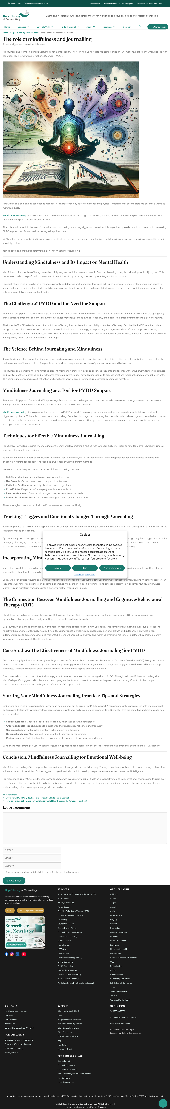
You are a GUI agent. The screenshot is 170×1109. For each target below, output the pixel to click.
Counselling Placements (67, 1065)
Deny (85, 568)
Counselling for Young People (70, 932)
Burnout (113, 924)
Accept (57, 568)
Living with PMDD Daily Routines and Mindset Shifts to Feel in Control (37, 798)
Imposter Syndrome (118, 932)
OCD (112, 962)
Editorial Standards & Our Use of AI (19, 1028)
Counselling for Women (67, 928)
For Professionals (110, 3)
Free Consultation (157, 26)
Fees (60, 1015)
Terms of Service (98, 1107)
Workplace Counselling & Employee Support (76, 983)
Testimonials (10, 1023)
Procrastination (116, 974)
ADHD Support (64, 898)
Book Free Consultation (120, 1023)
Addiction (114, 894)
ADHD (113, 898)
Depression (115, 928)
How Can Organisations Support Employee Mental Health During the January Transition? (46, 801)
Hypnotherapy (64, 945)
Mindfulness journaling (14, 215)
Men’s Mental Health (118, 949)
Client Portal (95, 3)
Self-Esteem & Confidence (121, 983)
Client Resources (65, 1032)
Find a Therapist (68, 26)
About (89, 26)
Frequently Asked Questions (69, 1019)
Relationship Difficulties (120, 978)
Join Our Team (64, 1078)
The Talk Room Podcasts (68, 1036)
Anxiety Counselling (66, 902)
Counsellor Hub (64, 1061)
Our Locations (11, 1019)
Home (7, 26)
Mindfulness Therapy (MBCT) (70, 957)
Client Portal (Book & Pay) (68, 1011)
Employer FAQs (11, 1052)
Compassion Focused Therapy (70, 915)
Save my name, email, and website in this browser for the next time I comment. (42, 872)
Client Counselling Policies (68, 1028)
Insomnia (114, 936)
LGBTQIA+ (62, 949)
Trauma (113, 995)
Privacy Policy (90, 575)
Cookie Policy (79, 575)
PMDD (113, 970)
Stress (112, 987)
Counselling (21, 32)
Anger (113, 902)
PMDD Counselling (65, 966)
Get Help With (43, 26)
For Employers (127, 3)
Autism (113, 911)
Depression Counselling (67, 936)
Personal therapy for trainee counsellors (74, 1073)
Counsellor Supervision (67, 1069)
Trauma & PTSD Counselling (69, 974)
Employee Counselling (14, 1048)
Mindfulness (32, 32)
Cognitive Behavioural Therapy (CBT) (73, 911)
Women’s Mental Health (120, 1000)
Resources (107, 26)
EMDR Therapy (64, 940)
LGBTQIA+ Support (118, 940)
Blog (12, 32)
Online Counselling (65, 962)
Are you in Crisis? (65, 1049)
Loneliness (114, 945)
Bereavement (116, 915)
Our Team (9, 1015)
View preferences (112, 568)
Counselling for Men (66, 924)
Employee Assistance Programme (19, 1040)
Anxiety (113, 907)
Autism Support (64, 907)
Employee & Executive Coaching (18, 1044)
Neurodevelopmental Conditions (123, 957)
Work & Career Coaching (68, 978)
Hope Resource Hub (66, 1082)
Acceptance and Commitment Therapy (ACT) (76, 894)
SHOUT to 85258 (136, 1096)
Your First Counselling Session (70, 1023)
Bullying (113, 919)
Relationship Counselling (68, 970)
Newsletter (62, 1045)
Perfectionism (116, 966)
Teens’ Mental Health (119, 991)
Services (22, 26)
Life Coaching (63, 953)
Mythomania (115, 953)
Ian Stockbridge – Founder (16, 1011)
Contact (127, 26)
